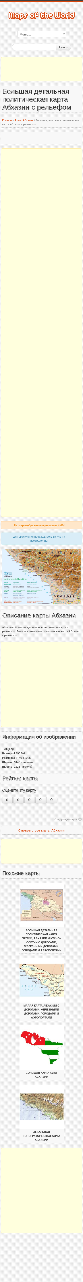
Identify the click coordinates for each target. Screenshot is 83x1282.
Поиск (63, 47)
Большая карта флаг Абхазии (42, 1074)
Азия (18, 120)
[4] (40, 800)
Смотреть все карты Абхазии (41, 830)
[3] (29, 800)
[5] (51, 800)
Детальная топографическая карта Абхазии (41, 1136)
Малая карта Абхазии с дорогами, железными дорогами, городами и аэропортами (41, 1011)
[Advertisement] (41, 69)
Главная (7, 120)
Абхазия (28, 120)
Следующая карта (65, 819)
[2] (18, 800)
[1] (7, 800)
